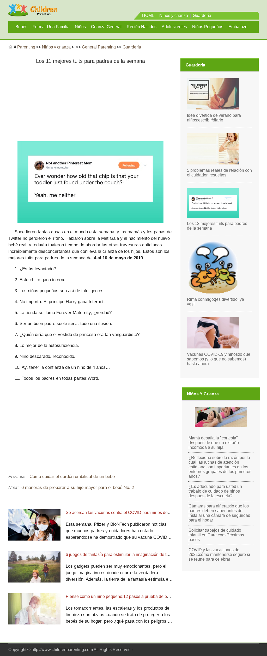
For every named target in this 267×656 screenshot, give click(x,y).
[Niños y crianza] (32, 14)
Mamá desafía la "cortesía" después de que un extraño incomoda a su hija (214, 443)
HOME (148, 15)
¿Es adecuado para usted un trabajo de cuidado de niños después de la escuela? (215, 491)
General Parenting (99, 47)
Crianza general (106, 26)
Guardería (202, 15)
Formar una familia (51, 26)
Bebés (21, 26)
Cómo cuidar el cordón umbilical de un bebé (72, 476)
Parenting (26, 47)
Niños (80, 26)
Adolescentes (174, 26)
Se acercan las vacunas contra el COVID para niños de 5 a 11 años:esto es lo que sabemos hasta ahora (162, 512)
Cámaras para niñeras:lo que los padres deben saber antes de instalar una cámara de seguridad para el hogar (219, 513)
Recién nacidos (141, 26)
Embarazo (237, 26)
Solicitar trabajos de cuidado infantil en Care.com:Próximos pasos (216, 535)
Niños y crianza (173, 15)
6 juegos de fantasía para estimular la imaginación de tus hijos (123, 554)
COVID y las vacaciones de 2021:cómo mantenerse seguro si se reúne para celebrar (219, 554)
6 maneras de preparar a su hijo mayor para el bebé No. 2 (77, 487)
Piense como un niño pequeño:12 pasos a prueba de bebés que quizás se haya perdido (147, 596)
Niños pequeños (207, 26)
